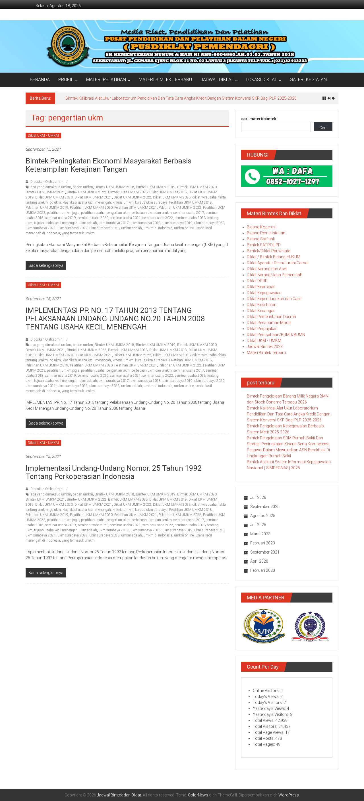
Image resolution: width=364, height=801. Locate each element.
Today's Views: (266, 696)
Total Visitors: (265, 726)
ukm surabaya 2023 (104, 228)
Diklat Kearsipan (261, 286)
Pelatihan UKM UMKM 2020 (91, 208)
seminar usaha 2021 (125, 218)
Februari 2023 (262, 543)
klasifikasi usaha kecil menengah (87, 202)
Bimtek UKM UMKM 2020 (197, 187)
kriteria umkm (123, 202)
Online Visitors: (266, 690)
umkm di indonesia (158, 228)
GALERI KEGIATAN (308, 79)
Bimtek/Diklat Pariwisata (268, 251)
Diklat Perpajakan (262, 328)
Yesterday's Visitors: (271, 714)
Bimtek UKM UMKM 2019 (155, 187)
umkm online (184, 228)
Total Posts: (264, 738)
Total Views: (264, 720)
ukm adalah (88, 223)
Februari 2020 (262, 570)
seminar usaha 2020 (93, 218)
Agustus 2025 (262, 515)
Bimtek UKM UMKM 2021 (45, 192)
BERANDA (40, 79)
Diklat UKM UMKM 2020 (54, 197)
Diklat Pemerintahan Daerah (271, 316)
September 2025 (265, 506)
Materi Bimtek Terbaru (266, 352)
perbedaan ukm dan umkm (151, 213)
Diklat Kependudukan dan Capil (274, 298)
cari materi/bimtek (258, 118)
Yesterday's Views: (270, 708)
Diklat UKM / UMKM (43, 136)
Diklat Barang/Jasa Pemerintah (274, 275)
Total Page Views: (269, 732)
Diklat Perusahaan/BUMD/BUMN (276, 334)
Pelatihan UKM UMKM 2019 (47, 208)
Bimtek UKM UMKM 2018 (114, 187)
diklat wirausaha (204, 197)
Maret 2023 (260, 534)
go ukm (55, 202)
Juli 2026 (258, 497)
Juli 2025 (258, 525)
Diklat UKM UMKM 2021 (93, 197)
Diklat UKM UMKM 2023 (172, 197)
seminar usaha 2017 (188, 213)
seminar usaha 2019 (60, 218)
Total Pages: (264, 744)
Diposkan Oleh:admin (46, 182)
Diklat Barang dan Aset (267, 269)
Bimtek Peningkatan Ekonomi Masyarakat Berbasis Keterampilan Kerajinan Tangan (108, 165)
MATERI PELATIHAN (106, 79)
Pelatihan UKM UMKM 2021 (135, 208)
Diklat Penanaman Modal (269, 322)
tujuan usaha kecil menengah (56, 223)
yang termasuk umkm (78, 233)
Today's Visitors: (268, 702)
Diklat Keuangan (261, 310)
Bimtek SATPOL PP (264, 245)
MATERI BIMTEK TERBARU (165, 79)
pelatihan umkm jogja (63, 213)
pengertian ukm (118, 213)
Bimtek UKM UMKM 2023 (128, 192)
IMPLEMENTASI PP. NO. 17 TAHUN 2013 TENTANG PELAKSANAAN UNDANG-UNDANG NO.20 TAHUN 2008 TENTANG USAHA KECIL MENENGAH (115, 318)
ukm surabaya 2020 (209, 223)
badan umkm (83, 187)
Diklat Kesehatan (261, 304)
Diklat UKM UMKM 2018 (168, 192)
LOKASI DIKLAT (261, 79)
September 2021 (265, 552)
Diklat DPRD (257, 280)
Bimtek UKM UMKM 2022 (86, 192)
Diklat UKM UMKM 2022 (132, 197)
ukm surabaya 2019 (177, 223)
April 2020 (259, 561)
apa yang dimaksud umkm (51, 187)
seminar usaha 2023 (190, 218)
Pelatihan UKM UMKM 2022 (180, 208)
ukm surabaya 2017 (114, 223)
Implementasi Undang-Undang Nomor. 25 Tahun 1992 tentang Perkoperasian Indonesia (114, 472)
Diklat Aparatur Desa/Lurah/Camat (278, 263)
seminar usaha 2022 (157, 218)
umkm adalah (131, 228)
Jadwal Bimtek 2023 (265, 346)
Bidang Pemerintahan (266, 233)
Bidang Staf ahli (261, 239)
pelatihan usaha (93, 213)
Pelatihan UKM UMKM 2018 (190, 202)
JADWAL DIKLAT (216, 79)
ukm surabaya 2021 (41, 228)
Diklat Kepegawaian (264, 292)
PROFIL (65, 79)
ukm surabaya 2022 (72, 228)
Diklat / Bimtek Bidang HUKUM (273, 257)
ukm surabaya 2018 (146, 223)
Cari (322, 128)
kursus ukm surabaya (151, 202)
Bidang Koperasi (261, 227)
